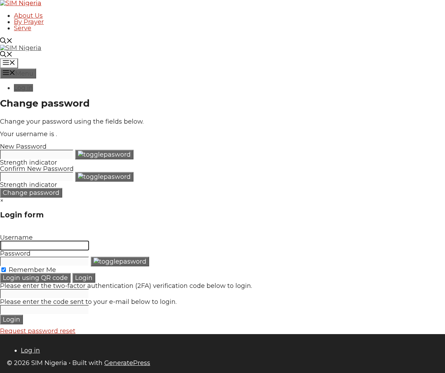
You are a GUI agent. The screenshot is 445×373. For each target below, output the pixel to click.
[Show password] (104, 154)
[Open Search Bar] (6, 41)
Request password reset (37, 331)
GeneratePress (127, 363)
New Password (23, 146)
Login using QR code (35, 278)
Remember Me (31, 270)
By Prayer (29, 22)
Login (83, 278)
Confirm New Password (37, 169)
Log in (23, 88)
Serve (22, 28)
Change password (31, 193)
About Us (28, 15)
